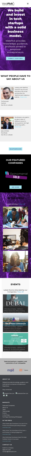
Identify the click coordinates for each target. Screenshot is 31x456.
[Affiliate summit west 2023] (15, 342)
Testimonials (6, 411)
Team (4, 409)
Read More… (6, 386)
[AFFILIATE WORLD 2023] (15, 303)
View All (22, 204)
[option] (15, 175)
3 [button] (17, 184)
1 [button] (12, 184)
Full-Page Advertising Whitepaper (12, 417)
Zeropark (7, 133)
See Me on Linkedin (10, 105)
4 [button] (19, 184)
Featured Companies (8, 405)
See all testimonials (15, 149)
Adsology (7, 103)
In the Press (6, 415)
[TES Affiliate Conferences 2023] (15, 323)
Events (4, 413)
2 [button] (15, 184)
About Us (5, 407)
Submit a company (7, 448)
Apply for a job (6, 449)
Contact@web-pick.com (9, 451)
